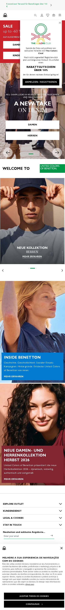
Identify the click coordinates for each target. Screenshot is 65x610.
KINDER (17, 55)
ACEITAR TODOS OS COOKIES (34, 596)
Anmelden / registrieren (41, 82)
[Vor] (51, 5)
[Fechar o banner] (61, 548)
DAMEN (17, 44)
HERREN (32, 135)
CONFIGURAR (32, 604)
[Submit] (51, 535)
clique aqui (29, 584)
